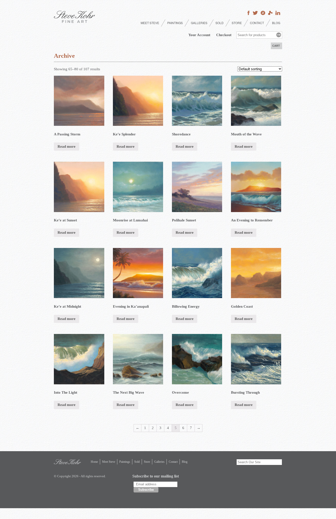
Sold (219, 23)
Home (94, 461)
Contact (257, 23)
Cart (276, 45)
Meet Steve (150, 23)
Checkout (223, 35)
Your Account (199, 35)
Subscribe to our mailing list (155, 476)
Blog (276, 23)
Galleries (199, 23)
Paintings (175, 23)
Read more (67, 146)
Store (237, 23)
